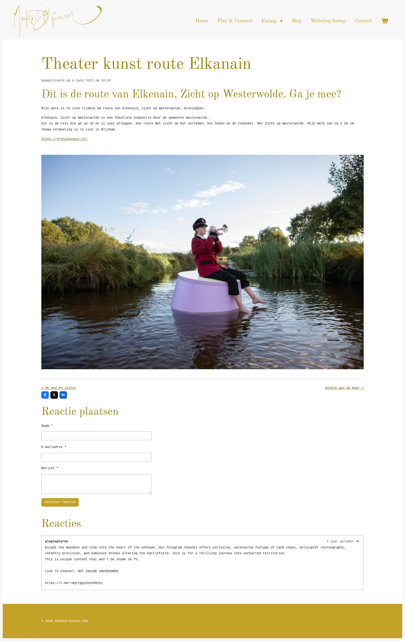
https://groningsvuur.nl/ (64, 139)
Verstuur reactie (60, 502)
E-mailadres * (53, 447)
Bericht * (50, 468)
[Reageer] (357, 542)
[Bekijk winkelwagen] (384, 21)
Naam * (47, 426)
